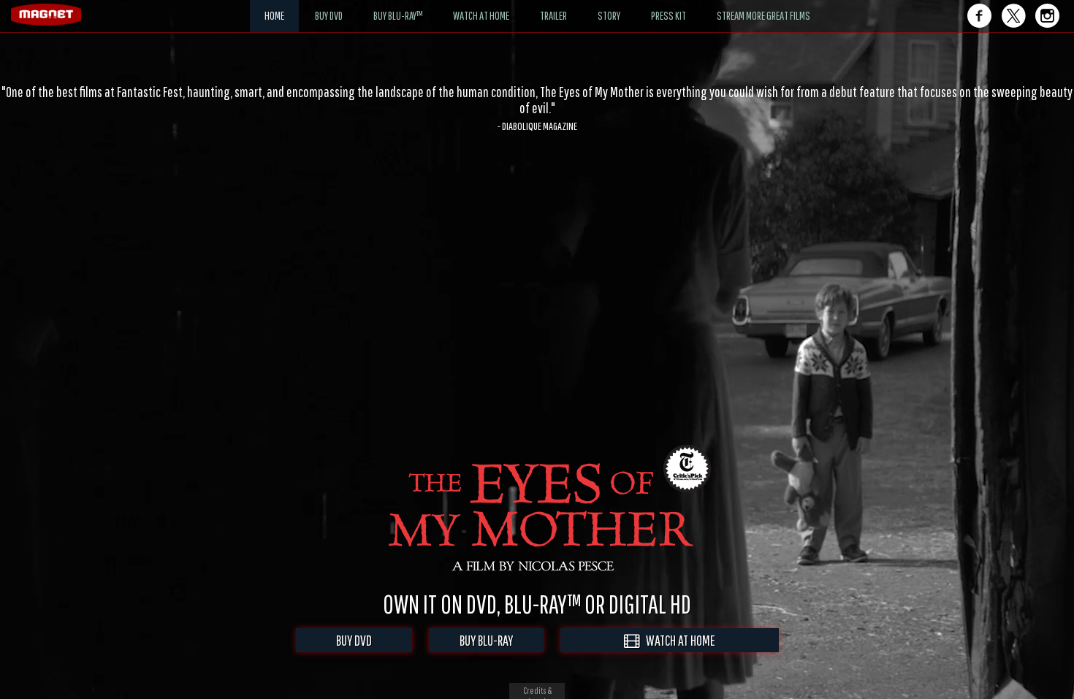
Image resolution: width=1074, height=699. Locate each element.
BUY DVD (354, 640)
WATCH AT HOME (677, 640)
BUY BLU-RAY (486, 640)
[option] (537, 100)
